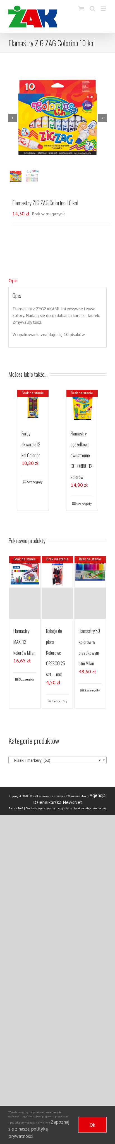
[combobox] (57, 760)
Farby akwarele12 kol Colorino (30, 444)
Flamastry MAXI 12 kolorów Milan (24, 641)
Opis (13, 281)
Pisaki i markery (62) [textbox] (56, 760)
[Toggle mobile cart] (81, 8)
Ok (92, 1125)
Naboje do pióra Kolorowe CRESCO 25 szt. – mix (55, 652)
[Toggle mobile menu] (104, 8)
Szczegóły (35, 482)
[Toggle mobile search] (92, 8)
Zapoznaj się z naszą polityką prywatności (38, 1129)
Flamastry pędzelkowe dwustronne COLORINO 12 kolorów (81, 455)
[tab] (57, 281)
